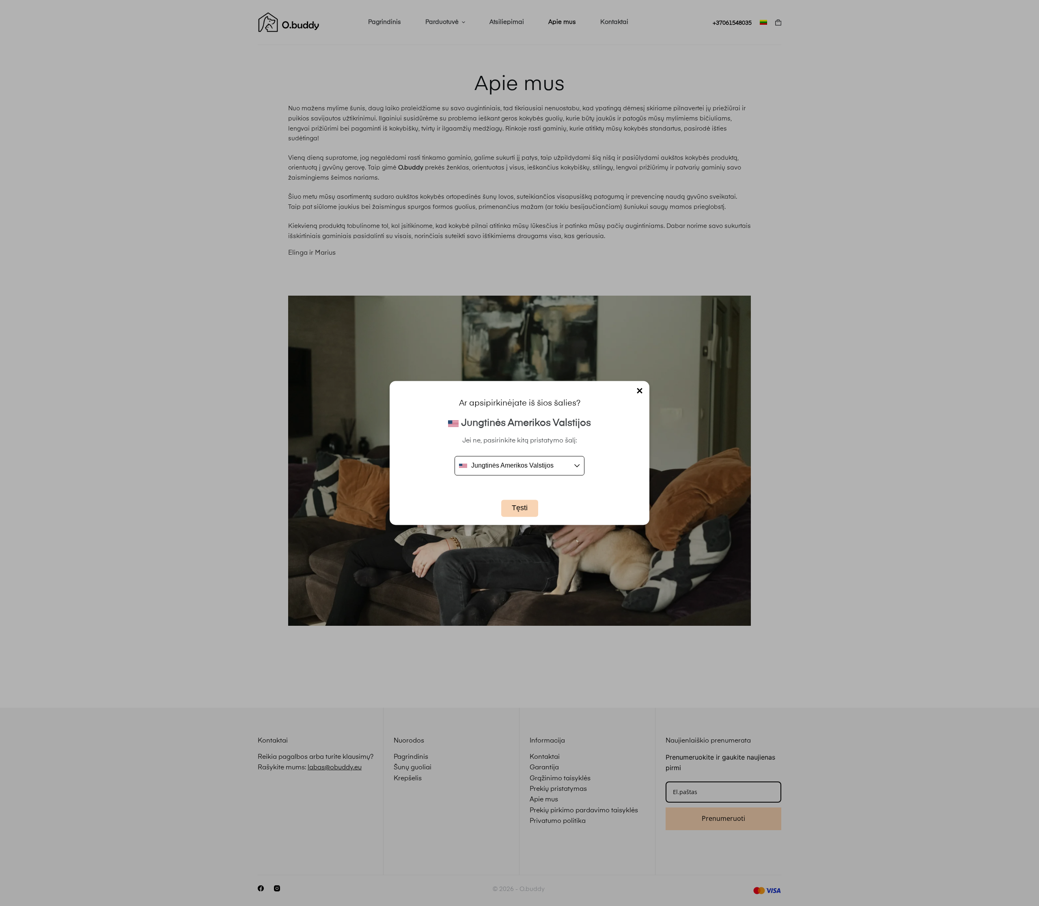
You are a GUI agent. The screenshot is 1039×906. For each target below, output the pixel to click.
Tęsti (520, 508)
